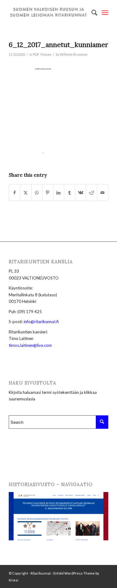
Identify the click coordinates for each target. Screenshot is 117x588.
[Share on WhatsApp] (37, 192)
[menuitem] (91, 12)
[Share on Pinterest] (47, 192)
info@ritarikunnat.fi (41, 321)
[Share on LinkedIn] (58, 192)
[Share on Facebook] (14, 192)
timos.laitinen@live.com (30, 345)
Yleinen (45, 54)
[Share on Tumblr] (69, 192)
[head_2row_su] (48, 12)
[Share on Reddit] (91, 192)
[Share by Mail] (102, 192)
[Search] (91, 12)
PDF (36, 54)
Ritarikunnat (41, 573)
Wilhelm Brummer (74, 54)
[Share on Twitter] (25, 192)
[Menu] (105, 12)
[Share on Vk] (80, 192)
